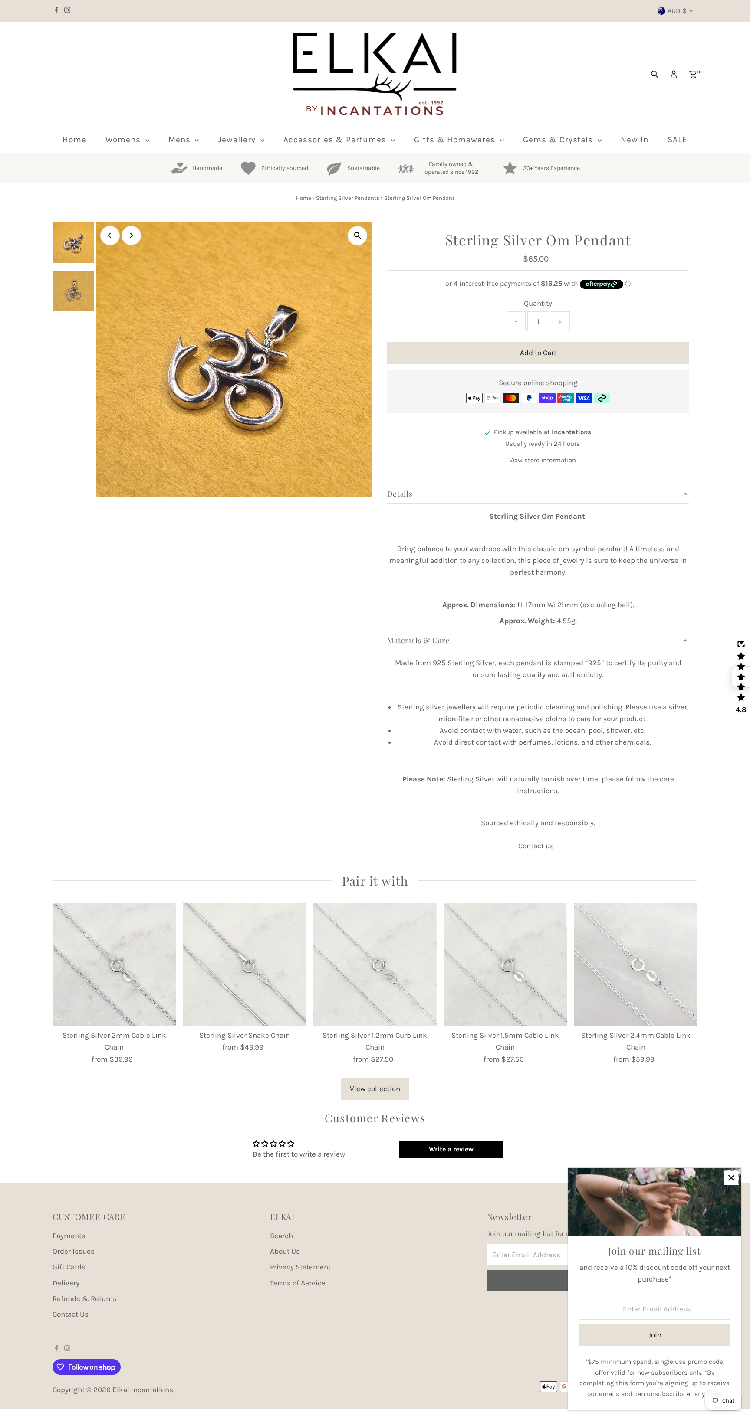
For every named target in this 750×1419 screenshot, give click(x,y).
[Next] (131, 235)
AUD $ (677, 11)
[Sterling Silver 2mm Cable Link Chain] (114, 964)
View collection (375, 1088)
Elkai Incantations (142, 1389)
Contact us (536, 846)
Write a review (451, 1149)
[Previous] (110, 235)
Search (281, 1235)
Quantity (538, 303)
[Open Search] (655, 74)
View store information (542, 461)
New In (634, 139)
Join (654, 1335)
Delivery (66, 1282)
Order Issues (74, 1251)
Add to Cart (538, 352)
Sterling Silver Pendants (347, 198)
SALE (678, 139)
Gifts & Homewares (456, 139)
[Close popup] (731, 1177)
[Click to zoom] (357, 235)
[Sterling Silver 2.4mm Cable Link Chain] (635, 964)
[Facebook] (56, 10)
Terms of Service (298, 1282)
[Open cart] (692, 74)
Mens (180, 139)
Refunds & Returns (85, 1298)
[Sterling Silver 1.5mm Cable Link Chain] (505, 964)
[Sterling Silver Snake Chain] (244, 964)
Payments (69, 1235)
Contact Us (71, 1314)
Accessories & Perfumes (336, 139)
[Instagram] (67, 10)
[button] (741, 677)
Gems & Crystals (559, 139)
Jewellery (238, 139)
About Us (285, 1251)
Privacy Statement (300, 1266)
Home (74, 139)
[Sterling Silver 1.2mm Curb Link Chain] (375, 964)
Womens (124, 139)
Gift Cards (69, 1266)
